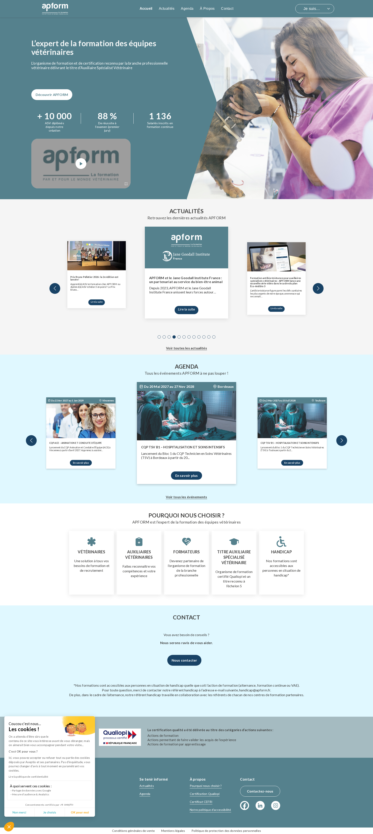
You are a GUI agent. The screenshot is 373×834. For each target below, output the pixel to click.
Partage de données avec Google (31, 790)
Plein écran (126, 184)
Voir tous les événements (186, 497)
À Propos (207, 8)
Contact (227, 8)
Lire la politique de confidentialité (28, 776)
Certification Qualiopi (205, 794)
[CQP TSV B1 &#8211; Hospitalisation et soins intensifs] (186, 415)
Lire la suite (96, 301)
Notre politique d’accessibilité (210, 810)
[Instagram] (275, 805)
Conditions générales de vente (133, 830)
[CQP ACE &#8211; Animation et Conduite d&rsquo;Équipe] (81, 420)
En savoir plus (81, 462)
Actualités (167, 8)
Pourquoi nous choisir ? (206, 786)
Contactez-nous (260, 791)
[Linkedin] (260, 805)
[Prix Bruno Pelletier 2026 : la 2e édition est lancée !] (96, 255)
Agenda (187, 8)
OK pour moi (80, 812)
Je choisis (49, 812)
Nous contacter (184, 660)
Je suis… (311, 8)
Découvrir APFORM (52, 94)
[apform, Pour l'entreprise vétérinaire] (55, 8)
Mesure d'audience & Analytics (30, 794)
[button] (9, 826)
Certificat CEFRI (201, 802)
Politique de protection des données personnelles (226, 830)
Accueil (146, 8)
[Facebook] (244, 805)
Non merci (19, 812)
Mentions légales (173, 830)
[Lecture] (81, 163)
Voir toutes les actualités (186, 348)
